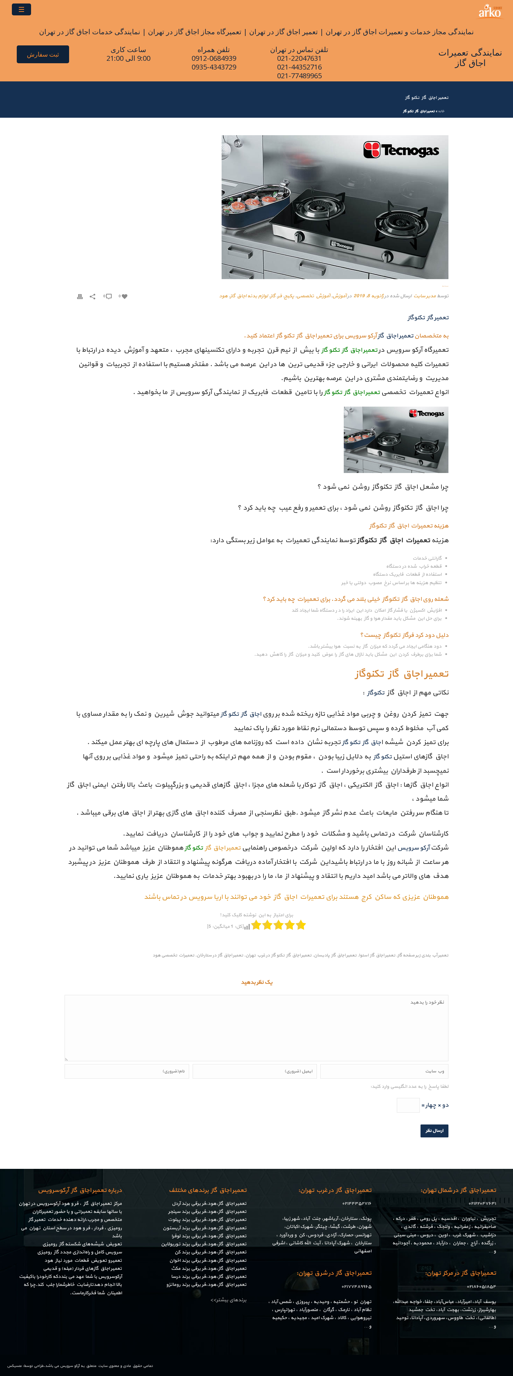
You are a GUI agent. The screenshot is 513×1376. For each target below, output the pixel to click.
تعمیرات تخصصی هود (173, 955)
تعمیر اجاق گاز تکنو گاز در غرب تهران (278, 955)
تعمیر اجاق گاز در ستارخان (219, 955)
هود (223, 296)
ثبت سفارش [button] (43, 54)
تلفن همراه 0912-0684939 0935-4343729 (214, 58)
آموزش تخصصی (313, 296)
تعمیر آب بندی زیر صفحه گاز (422, 955)
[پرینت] (80, 296)
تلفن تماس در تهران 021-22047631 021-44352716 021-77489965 (299, 63)
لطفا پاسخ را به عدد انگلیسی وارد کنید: (409, 1086)
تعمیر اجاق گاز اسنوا (377, 955)
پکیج (289, 296)
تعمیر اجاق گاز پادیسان (335, 955)
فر (279, 296)
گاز (272, 296)
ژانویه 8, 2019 (368, 296)
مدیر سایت (424, 296)
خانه (441, 111)
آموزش (339, 296)
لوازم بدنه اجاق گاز (249, 296)
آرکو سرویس (70, 1366)
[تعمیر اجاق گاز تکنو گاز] (256, 207)
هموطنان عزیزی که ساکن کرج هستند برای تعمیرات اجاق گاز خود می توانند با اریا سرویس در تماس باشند (296, 897)
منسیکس (14, 1366)
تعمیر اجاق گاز (222, 848)
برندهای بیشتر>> (228, 1300)
